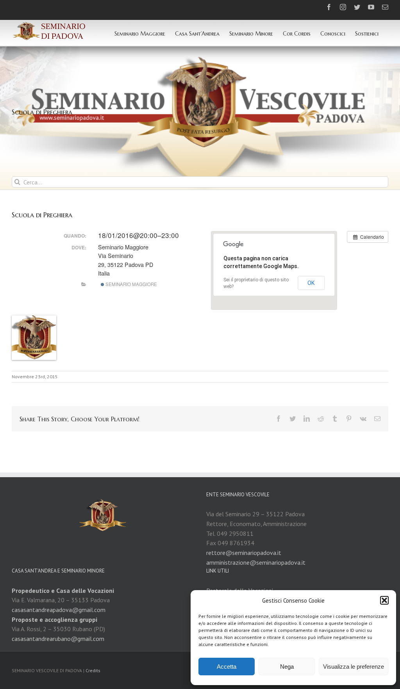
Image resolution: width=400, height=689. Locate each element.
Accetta (226, 666)
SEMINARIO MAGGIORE (130, 284)
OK (311, 283)
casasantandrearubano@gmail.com (58, 638)
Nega (287, 666)
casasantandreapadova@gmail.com (58, 610)
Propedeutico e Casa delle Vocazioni (63, 590)
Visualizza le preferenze (353, 666)
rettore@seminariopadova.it (243, 553)
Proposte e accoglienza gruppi (54, 619)
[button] (384, 600)
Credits (93, 670)
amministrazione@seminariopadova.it (255, 562)
